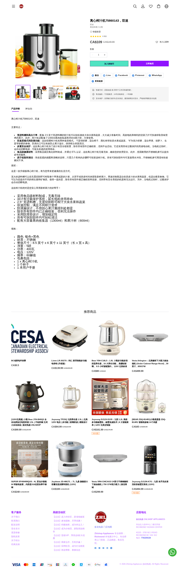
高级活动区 (59, 512)
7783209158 (146, 538)
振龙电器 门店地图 (103, 527)
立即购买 (150, 63)
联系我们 (15, 520)
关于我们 (15, 517)
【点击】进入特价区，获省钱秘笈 (69, 517)
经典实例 (15, 544)
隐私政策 (15, 536)
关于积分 (15, 540)
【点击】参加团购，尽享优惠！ (67, 520)
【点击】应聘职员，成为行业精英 (69, 546)
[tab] (15, 109)
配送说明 (15, 524)
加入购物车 (109, 64)
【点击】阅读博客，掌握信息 (66, 550)
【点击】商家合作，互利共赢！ (67, 542)
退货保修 (15, 532)
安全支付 (15, 528)
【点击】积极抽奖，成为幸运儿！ (69, 524)
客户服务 (16, 512)
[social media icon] (95, 548)
